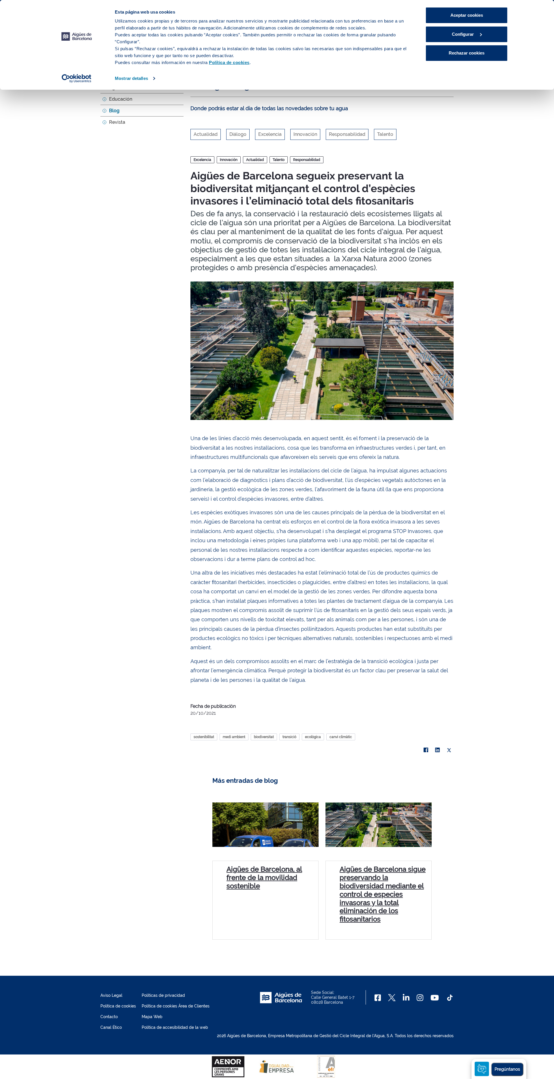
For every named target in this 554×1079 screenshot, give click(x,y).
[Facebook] (426, 750)
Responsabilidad (306, 160)
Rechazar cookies (466, 52)
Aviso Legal (111, 995)
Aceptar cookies (466, 15)
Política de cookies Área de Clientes (175, 1006)
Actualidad (255, 160)
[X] (449, 750)
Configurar (463, 34)
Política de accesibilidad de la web (175, 1027)
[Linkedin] (406, 997)
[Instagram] (420, 997)
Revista (117, 122)
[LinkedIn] (437, 750)
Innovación (228, 160)
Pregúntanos (507, 1069)
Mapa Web (152, 1016)
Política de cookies (118, 1006)
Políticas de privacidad (163, 995)
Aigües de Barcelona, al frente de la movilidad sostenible (264, 877)
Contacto (109, 1016)
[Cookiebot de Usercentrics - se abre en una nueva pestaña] (76, 78)
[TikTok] (450, 997)
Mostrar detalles (131, 78)
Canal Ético (111, 1027)
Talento (279, 160)
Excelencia (202, 160)
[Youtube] (435, 997)
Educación (120, 99)
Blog (114, 110)
